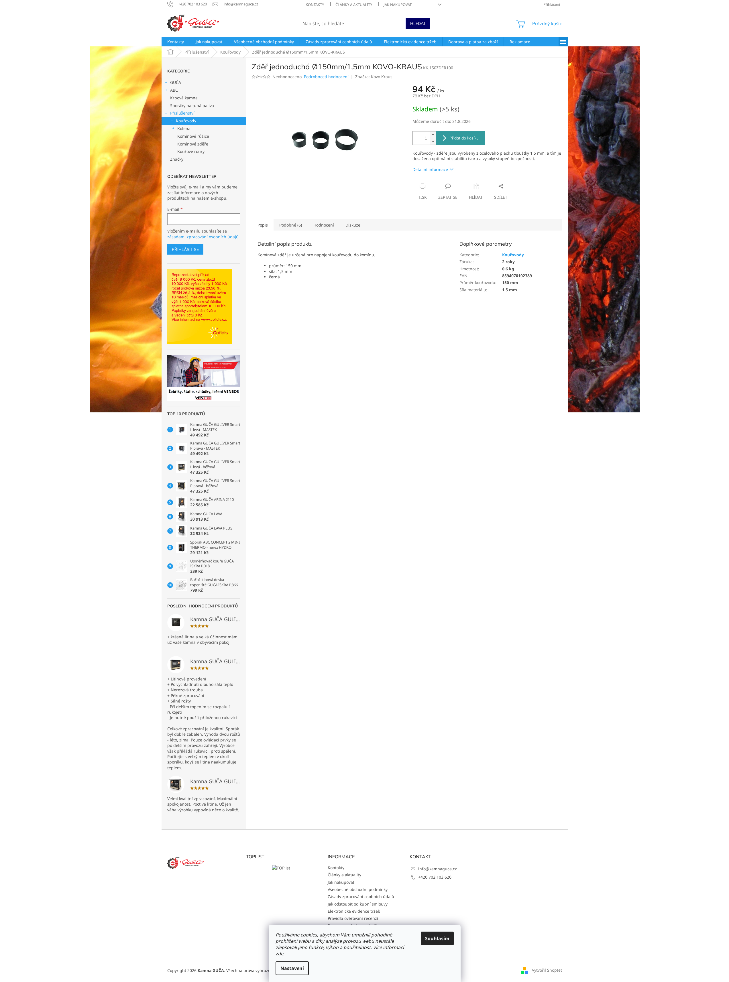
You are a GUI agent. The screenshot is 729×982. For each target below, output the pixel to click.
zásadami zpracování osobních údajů (203, 236)
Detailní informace (430, 169)
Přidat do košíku (464, 138)
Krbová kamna (184, 98)
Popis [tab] (263, 225)
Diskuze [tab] (352, 225)
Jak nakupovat (398, 4)
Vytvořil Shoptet (547, 970)
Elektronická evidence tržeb (354, 911)
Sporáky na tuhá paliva (192, 105)
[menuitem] (176, 41)
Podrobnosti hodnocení (326, 76)
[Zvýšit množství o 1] (433, 134)
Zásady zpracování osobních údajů (361, 896)
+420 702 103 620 (434, 877)
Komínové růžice (193, 136)
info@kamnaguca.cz (437, 868)
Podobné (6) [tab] (290, 225)
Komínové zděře (192, 144)
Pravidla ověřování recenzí (353, 918)
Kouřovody (186, 120)
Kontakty (315, 4)
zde (279, 953)
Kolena (183, 128)
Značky (176, 159)
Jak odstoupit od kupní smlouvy (358, 904)
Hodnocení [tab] (323, 225)
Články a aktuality (353, 4)
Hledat (418, 23)
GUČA (175, 82)
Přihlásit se (185, 249)
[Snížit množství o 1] (433, 141)
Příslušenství (182, 113)
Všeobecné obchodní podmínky (358, 889)
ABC (174, 90)
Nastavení (292, 968)
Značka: (373, 76)
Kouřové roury (191, 151)
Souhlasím (437, 938)
